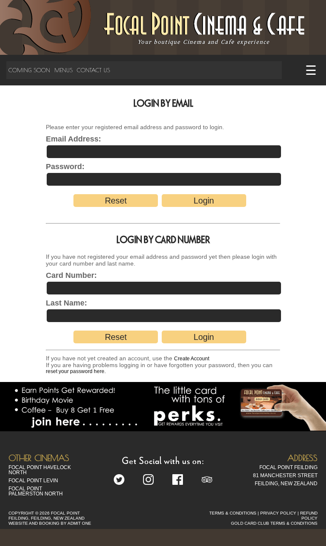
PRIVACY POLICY (278, 513)
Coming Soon (29, 70)
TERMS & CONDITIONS (232, 513)
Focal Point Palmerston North (35, 491)
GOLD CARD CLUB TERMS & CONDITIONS (274, 523)
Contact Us (93, 70)
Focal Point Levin (33, 481)
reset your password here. (76, 371)
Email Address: (73, 139)
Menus (63, 70)
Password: (65, 166)
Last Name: (66, 303)
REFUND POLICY (309, 516)
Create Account (191, 359)
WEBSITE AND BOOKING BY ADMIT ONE (49, 523)
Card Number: (71, 275)
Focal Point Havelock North (39, 469)
